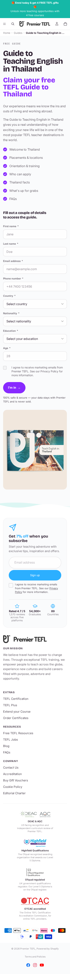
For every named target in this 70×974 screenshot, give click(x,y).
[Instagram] (35, 965)
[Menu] (4, 23)
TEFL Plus (10, 705)
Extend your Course (17, 711)
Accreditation (12, 774)
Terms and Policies (35, 956)
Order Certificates (15, 718)
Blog (6, 746)
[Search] (13, 24)
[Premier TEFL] (35, 639)
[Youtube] (41, 965)
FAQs (6, 752)
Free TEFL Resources (18, 733)
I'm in (14, 387)
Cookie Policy (12, 787)
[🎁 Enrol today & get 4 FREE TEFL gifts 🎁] (35, 9)
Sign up (35, 575)
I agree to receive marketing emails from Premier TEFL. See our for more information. (36, 588)
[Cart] (65, 24)
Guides (18, 32)
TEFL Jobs (10, 739)
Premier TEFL (27, 948)
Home (6, 32)
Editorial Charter (14, 793)
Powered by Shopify (48, 948)
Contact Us (10, 767)
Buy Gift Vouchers (15, 780)
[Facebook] (28, 965)
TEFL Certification (15, 699)
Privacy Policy (49, 371)
